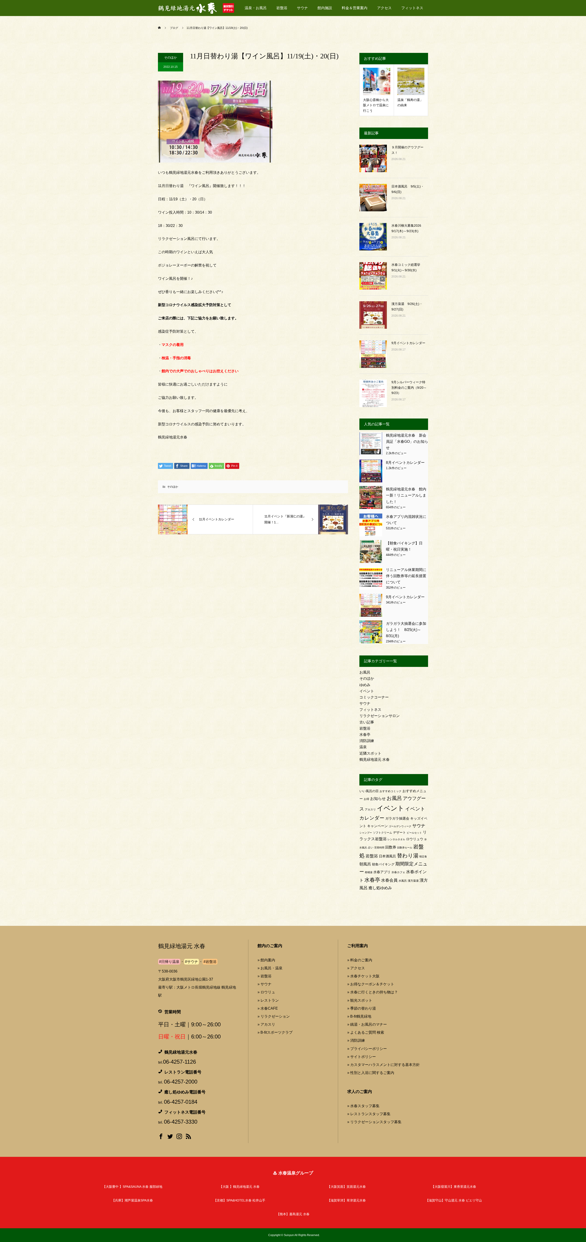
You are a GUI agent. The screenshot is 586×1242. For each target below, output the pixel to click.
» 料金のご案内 (359, 960)
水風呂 (403, 880)
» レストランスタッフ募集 (369, 1114)
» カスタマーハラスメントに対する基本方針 (383, 1065)
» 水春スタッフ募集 (363, 1106)
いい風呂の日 (369, 791)
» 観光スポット (359, 1000)
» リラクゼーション (274, 1016)
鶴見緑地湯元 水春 (374, 759)
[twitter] (170, 1137)
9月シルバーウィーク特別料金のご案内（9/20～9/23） (409, 387)
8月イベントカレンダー (405, 463)
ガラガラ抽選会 (397, 818)
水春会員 (389, 880)
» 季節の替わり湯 (361, 1008)
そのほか (170, 57)
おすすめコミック (391, 791)
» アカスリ (266, 1024)
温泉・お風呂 (256, 8)
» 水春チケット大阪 (363, 976)
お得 (366, 799)
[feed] (188, 1137)
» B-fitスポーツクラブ (275, 1032)
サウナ (302, 8)
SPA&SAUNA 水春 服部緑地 (132, 1186)
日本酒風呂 (387, 856)
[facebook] (161, 1137)
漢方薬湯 (413, 880)
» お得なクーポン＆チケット (370, 984)
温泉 (363, 747)
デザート (399, 832)
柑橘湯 (368, 872)
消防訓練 (366, 741)
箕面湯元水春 (346, 1186)
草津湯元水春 (346, 1200)
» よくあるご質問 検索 (365, 1032)
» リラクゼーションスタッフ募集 (374, 1122)
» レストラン (268, 1000)
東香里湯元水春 (453, 1186)
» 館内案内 (266, 960)
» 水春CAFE (268, 1008)
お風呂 (364, 672)
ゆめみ (364, 685)
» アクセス (356, 968)
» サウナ (264, 984)
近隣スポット (370, 753)
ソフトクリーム (382, 832)
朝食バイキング (383, 864)
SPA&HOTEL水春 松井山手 (239, 1200)
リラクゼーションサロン (379, 716)
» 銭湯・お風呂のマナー (367, 1024)
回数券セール (404, 847)
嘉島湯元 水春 (293, 1214)
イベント (366, 691)
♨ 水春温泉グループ (293, 1173)
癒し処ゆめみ (380, 888)
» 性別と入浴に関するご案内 (370, 1073)
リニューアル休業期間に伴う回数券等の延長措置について (406, 576)
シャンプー (365, 832)
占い (370, 847)
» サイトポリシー (361, 1057)
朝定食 (423, 856)
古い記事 (366, 722)
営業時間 (379, 847)
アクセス (384, 8)
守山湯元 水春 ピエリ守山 (454, 1200)
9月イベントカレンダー (408, 343)
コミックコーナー (374, 697)
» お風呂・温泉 (270, 968)
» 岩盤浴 (264, 976)
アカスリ (370, 809)
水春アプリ (382, 872)
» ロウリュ (266, 992)
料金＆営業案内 (354, 8)
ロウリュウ (414, 839)
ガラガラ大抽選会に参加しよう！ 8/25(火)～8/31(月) (406, 630)
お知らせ (378, 798)
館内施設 (324, 8)
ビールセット (414, 832)
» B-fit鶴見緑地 (359, 1016)
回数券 (390, 847)
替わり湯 (407, 856)
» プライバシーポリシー (367, 1049)
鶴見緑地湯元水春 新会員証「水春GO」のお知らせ (407, 441)
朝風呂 (365, 864)
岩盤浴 (281, 8)
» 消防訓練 (356, 1040)
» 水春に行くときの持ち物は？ (372, 992)
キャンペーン (377, 826)
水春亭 (364, 735)
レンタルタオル (396, 839)
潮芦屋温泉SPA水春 (132, 1200)
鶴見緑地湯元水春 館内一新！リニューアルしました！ (406, 495)
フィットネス (412, 8)
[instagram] (179, 1137)
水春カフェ (398, 872)
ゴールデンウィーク (400, 826)
